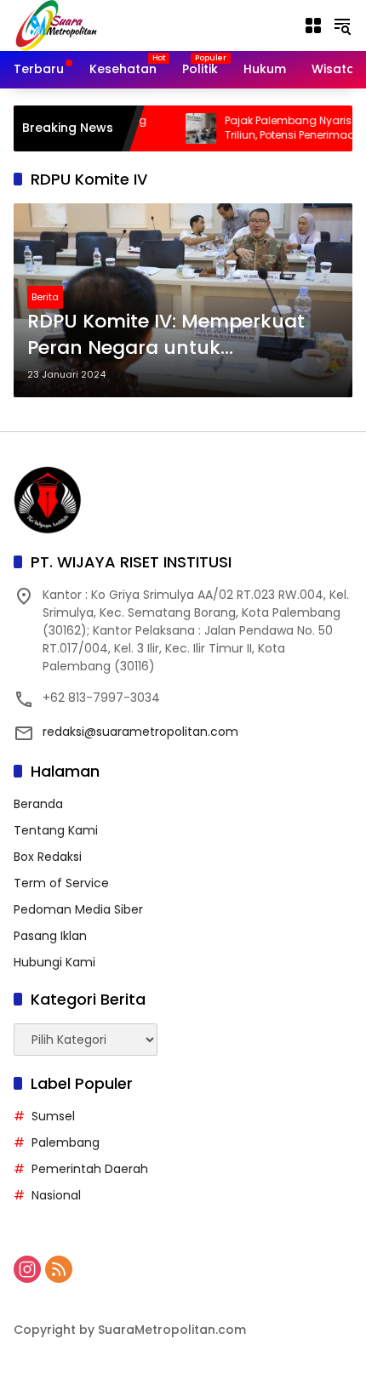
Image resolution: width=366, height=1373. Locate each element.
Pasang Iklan (50, 935)
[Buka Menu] (313, 25)
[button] (342, 25)
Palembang (65, 1142)
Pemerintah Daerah (89, 1168)
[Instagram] (27, 1269)
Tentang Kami (56, 830)
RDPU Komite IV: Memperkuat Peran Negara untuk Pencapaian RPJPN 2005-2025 (170, 335)
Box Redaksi (48, 856)
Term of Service (61, 883)
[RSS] (58, 1269)
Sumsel (53, 1116)
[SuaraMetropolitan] (56, 24)
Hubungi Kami (54, 962)
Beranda (38, 803)
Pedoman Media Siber (78, 909)
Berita (45, 297)
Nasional (56, 1195)
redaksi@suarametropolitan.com (140, 731)
